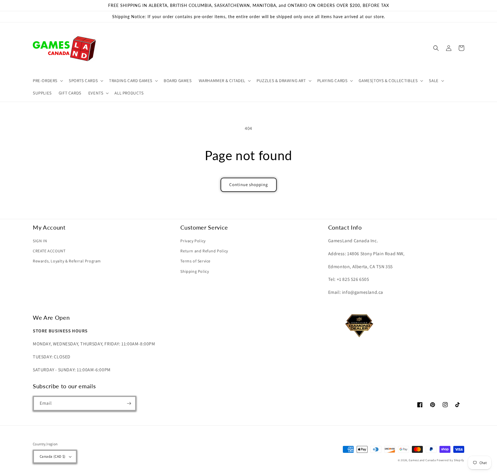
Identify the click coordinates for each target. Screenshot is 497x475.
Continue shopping (248, 184)
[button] (47, 80)
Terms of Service (195, 261)
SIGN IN (40, 240)
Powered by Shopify (450, 460)
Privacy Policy (192, 240)
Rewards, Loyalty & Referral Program (67, 261)
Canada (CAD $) (53, 456)
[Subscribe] (129, 403)
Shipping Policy (194, 271)
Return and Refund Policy (204, 250)
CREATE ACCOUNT (49, 250)
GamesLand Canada (422, 460)
